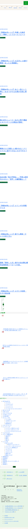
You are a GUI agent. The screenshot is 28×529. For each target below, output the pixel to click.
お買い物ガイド (10, 472)
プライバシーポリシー (9, 519)
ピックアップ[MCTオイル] (12, 428)
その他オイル (7, 414)
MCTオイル (2, 37)
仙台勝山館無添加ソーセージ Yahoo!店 (13, 508)
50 (3, 308)
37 (3, 303)
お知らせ (6, 411)
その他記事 (6, 416)
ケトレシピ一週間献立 (11, 447)
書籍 (6, 438)
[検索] (14, 466)
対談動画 (5, 458)
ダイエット (6, 417)
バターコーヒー (7, 425)
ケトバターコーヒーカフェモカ (13, 408)
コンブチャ (8, 449)
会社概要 (6, 523)
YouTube (7, 435)
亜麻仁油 (8, 453)
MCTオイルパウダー (13, 444)
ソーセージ (8, 450)
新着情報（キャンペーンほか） (11, 461)
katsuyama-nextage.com (19, 490)
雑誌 (7, 440)
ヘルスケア (6, 432)
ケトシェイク (9, 405)
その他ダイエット (10, 420)
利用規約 (6, 515)
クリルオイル (9, 404)
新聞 (6, 437)
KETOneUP (6, 401)
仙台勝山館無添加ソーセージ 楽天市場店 (14, 506)
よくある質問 (21, 472)
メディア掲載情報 (8, 434)
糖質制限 (8, 423)
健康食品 (5, 456)
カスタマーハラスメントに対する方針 (11, 521)
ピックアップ (6, 426)
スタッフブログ (4, 125)
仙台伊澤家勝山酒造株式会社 (11, 509)
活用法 (5, 462)
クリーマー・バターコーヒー (12, 446)
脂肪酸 (5, 464)
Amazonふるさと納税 (9, 511)
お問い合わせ (9, 478)
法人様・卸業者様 (23, 475)
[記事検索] (6, 466)
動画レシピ (8, 455)
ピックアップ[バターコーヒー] (13, 431)
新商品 (5, 459)
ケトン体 (8, 419)
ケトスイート (9, 407)
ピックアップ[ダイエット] (12, 429)
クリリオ (7, 402)
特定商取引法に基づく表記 (9, 517)
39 (3, 306)
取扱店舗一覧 (10, 475)
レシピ (5, 441)
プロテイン (8, 422)
